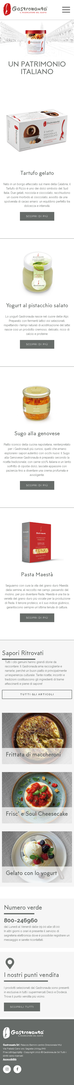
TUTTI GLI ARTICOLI (37, 694)
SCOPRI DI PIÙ (37, 216)
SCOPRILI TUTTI (22, 1006)
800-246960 (21, 920)
